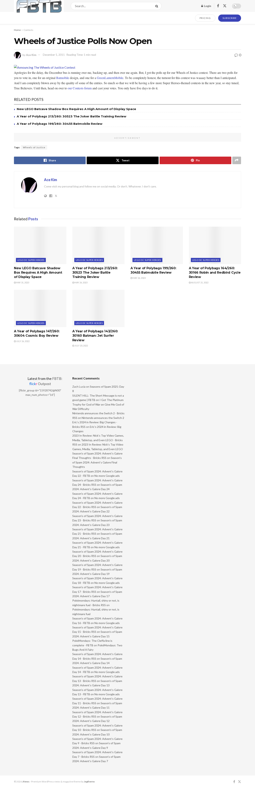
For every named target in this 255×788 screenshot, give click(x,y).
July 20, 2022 (81, 345)
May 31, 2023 (22, 282)
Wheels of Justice (34, 147)
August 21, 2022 (199, 282)
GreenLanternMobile (110, 78)
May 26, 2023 (80, 282)
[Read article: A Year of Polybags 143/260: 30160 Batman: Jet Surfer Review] (98, 308)
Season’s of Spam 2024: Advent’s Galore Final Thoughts (97, 462)
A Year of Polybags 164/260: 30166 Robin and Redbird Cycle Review (215, 272)
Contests (28, 29)
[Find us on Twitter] (225, 6)
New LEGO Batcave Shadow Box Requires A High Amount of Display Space (76, 109)
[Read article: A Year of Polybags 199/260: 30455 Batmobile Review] (156, 245)
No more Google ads (107, 475)
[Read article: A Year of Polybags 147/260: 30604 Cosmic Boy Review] (40, 308)
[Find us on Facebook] (218, 6)
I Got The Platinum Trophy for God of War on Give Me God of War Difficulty (98, 404)
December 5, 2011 (54, 54)
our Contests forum (80, 88)
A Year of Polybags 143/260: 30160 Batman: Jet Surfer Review (95, 335)
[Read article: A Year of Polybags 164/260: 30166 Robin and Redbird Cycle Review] (215, 245)
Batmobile (62, 78)
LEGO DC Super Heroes (30, 260)
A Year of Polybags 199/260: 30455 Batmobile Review (59, 124)
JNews (25, 781)
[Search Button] (157, 6)
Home (17, 29)
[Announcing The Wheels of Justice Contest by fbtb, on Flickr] (44, 67)
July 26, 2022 (22, 341)
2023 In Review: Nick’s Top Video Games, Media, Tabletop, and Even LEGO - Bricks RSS (98, 440)
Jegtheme (89, 781)
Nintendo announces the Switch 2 (103, 417)
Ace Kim (31, 54)
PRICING (205, 18)
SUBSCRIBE (230, 18)
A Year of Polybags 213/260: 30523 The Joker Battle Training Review (71, 116)
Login (207, 6)
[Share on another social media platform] (236, 160)
